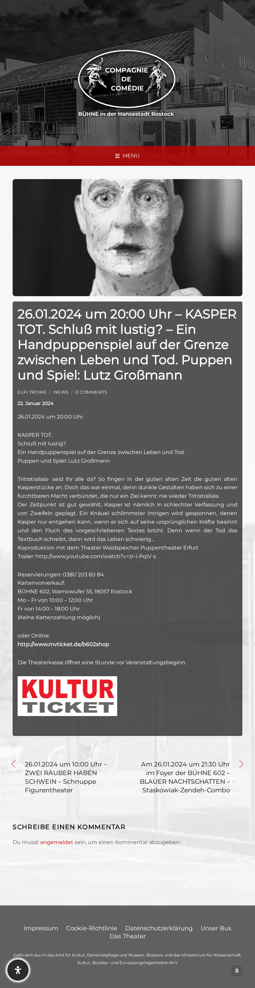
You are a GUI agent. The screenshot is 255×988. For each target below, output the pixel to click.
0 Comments (91, 392)
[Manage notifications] (237, 970)
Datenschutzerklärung (159, 928)
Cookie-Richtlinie (91, 928)
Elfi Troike (32, 392)
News (61, 392)
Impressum (41, 928)
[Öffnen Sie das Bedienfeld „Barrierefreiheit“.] (18, 970)
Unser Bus (216, 928)
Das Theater (128, 936)
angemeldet (56, 842)
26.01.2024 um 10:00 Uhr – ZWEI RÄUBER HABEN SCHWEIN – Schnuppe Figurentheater (66, 777)
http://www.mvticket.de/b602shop (63, 644)
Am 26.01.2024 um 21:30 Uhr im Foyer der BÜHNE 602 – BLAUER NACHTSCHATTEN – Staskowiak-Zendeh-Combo (182, 777)
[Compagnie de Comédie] (127, 82)
